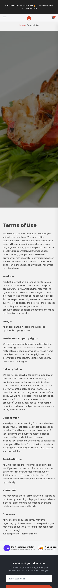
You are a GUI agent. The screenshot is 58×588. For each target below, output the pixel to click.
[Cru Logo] (29, 17)
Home (22, 25)
